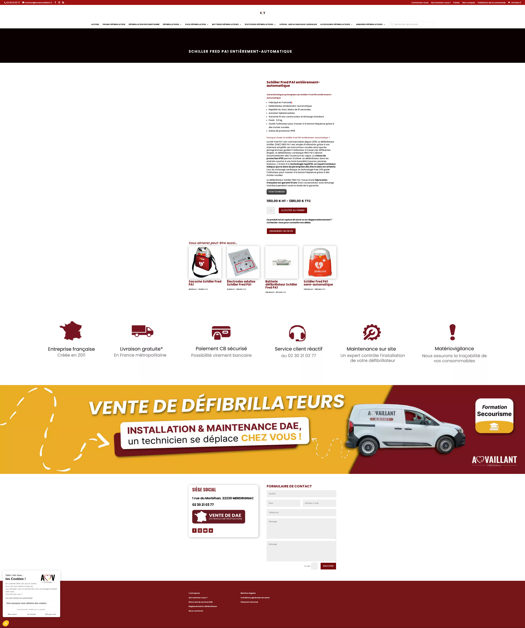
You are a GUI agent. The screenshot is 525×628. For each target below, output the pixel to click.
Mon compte (468, 3)
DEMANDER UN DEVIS (281, 231)
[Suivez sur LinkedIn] (211, 530)
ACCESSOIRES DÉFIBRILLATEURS (335, 24)
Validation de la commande (492, 3)
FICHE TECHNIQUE (277, 192)
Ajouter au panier (293, 210)
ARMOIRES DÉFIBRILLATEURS (369, 24)
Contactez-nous (420, 3)
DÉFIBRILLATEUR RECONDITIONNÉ (144, 24)
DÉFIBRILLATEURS (171, 24)
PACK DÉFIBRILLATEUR (195, 24)
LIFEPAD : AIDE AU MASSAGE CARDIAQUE (298, 24)
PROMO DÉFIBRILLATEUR (114, 24)
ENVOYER (328, 566)
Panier (456, 3)
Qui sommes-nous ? (441, 3)
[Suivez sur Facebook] (194, 530)
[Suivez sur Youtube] (205, 530)
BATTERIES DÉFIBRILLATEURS (225, 24)
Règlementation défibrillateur (203, 606)
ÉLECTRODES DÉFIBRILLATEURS (259, 24)
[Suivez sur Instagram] (200, 530)
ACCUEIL (95, 24)
